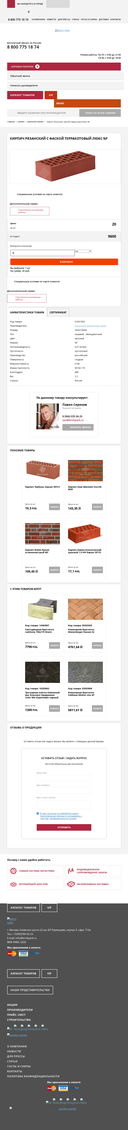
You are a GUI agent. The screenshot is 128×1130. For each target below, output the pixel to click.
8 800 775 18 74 (18, 19)
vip (51, 95)
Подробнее (42, 478)
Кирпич (21, 122)
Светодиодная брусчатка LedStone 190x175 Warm (39, 630)
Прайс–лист (16, 1015)
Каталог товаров (23, 907)
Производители (20, 1010)
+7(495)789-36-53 (23, 934)
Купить (54, 506)
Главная (11, 122)
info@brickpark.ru (26, 938)
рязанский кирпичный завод (90, 325)
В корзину (66, 261)
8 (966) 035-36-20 (72, 416)
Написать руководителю (24, 85)
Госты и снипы (89, 19)
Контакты (116, 19)
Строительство (19, 1020)
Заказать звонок (80, 427)
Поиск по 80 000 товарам (100, 112)
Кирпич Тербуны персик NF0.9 (42, 487)
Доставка (104, 19)
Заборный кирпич (35, 122)
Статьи (75, 19)
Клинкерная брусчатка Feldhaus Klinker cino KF (81, 693)
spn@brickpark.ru (73, 420)
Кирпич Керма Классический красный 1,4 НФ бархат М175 (84, 551)
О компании (38, 19)
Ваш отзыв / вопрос (46, 797)
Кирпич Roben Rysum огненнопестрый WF (37, 551)
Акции (12, 1005)
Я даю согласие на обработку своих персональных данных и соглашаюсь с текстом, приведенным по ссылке (61, 816)
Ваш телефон (43, 785)
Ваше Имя (42, 772)
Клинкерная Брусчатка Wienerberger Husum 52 (81, 630)
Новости (51, 19)
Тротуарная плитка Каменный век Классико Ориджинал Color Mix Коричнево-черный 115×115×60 (42, 696)
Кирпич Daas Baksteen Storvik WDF (85, 488)
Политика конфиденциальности (33, 1076)
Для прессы (64, 19)
